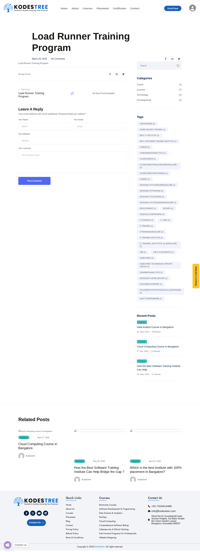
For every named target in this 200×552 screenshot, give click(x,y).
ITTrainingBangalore (151, 232)
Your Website (24, 134)
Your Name (23, 119)
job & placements (163, 252)
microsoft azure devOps (153, 278)
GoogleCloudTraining (152, 214)
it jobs (165, 220)
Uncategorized (159, 100)
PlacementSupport (151, 284)
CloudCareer (148, 159)
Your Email (78, 119)
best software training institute (158, 141)
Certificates (119, 8)
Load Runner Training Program (33, 63)
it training (146, 226)
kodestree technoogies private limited (156, 265)
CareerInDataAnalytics (153, 153)
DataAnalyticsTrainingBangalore (158, 203)
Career (159, 84)
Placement (103, 8)
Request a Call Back (196, 276)
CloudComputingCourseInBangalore (158, 166)
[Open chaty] (7, 545)
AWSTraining (147, 124)
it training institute (151, 238)
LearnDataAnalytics (151, 272)
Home (64, 8)
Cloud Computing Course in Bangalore (158, 346)
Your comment (24, 148)
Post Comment (34, 181)
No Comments (58, 59)
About (75, 8)
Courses (88, 8)
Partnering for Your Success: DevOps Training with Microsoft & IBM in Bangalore (153, 448)
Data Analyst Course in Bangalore (155, 327)
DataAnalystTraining (151, 191)
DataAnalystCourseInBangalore (157, 185)
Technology (159, 95)
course (145, 179)
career (145, 147)
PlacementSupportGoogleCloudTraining (160, 291)
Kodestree (146, 258)
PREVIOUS (25, 90)
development (148, 208)
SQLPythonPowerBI (151, 299)
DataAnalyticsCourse (152, 197)
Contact (134, 8)
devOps (168, 208)
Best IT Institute (149, 135)
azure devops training (152, 130)
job (143, 252)
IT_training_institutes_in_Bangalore (158, 245)
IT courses (146, 220)
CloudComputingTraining (153, 173)
